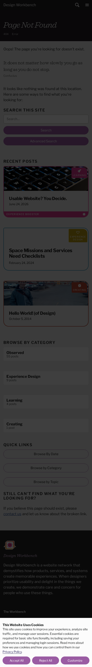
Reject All (45, 660)
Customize (75, 660)
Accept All (17, 660)
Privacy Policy (12, 651)
